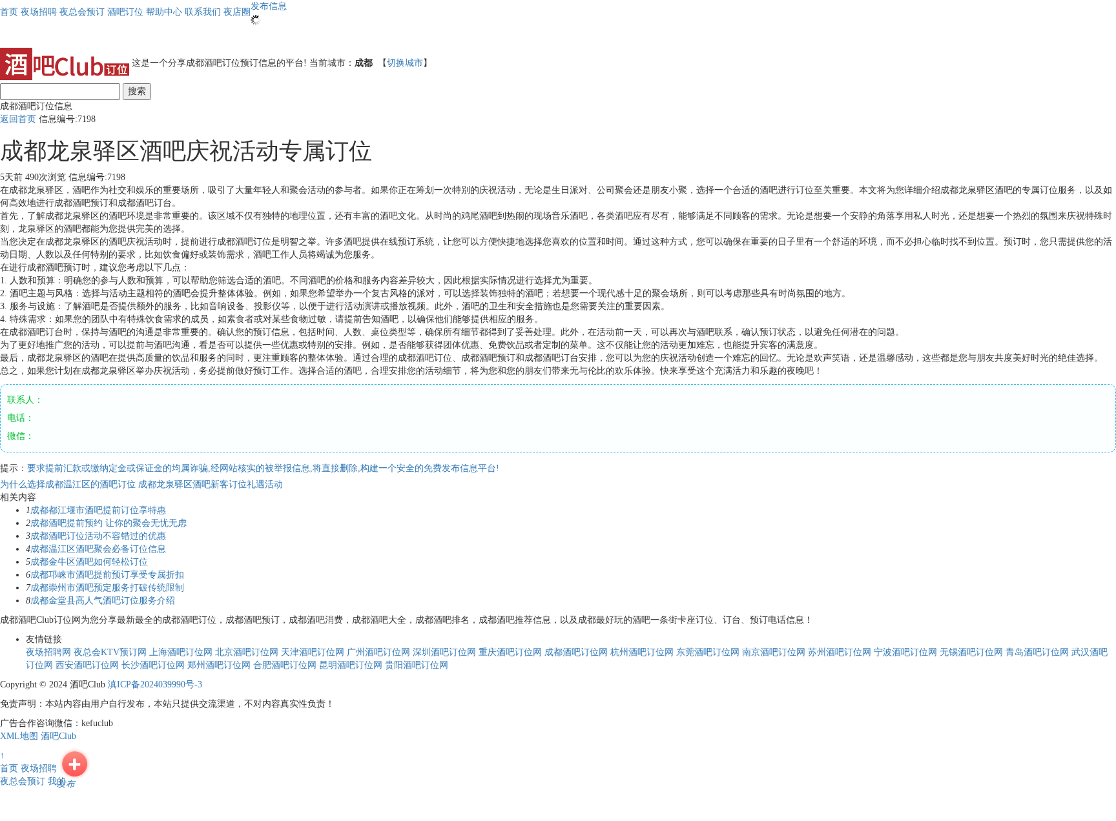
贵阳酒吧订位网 (416, 665)
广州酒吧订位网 (378, 652)
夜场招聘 (39, 768)
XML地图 (19, 736)
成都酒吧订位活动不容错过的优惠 (98, 536)
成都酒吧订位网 (576, 652)
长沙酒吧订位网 (153, 665)
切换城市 (405, 63)
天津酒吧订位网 (312, 652)
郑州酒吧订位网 (219, 665)
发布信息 (269, 6)
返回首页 (18, 119)
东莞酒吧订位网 (707, 652)
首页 (9, 12)
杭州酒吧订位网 (642, 652)
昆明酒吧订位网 (350, 665)
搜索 (137, 91)
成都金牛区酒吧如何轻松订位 (89, 562)
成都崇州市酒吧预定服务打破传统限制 (107, 588)
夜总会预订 (22, 781)
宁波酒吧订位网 (905, 652)
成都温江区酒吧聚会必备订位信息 (98, 549)
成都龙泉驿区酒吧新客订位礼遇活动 (210, 484)
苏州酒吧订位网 (839, 652)
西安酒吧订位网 (87, 665)
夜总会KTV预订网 (110, 652)
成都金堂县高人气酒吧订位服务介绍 (102, 600)
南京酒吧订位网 (773, 652)
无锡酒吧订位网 (971, 652)
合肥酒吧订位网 (284, 665)
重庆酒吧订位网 (510, 652)
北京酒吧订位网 (246, 652)
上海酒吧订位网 (180, 652)
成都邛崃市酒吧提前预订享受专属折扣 (107, 575)
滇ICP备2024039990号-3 (155, 684)
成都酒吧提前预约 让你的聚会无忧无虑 (108, 523)
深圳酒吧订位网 (444, 652)
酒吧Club (58, 736)
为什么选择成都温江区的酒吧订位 (69, 484)
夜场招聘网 (48, 652)
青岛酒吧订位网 (1037, 652)
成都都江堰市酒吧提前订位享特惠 (98, 510)
